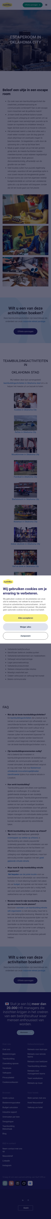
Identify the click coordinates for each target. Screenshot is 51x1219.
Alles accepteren (25, 618)
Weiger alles (25, 627)
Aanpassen (26, 636)
